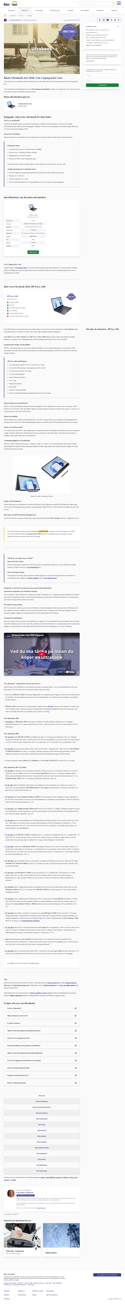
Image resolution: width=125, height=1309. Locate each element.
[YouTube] (107, 20)
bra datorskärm (33, 567)
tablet (14, 1180)
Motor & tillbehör (57, 1283)
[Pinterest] (118, 20)
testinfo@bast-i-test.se (41, 1208)
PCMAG (51, 706)
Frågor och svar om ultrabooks (93, 45)
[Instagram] (103, 20)
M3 (6, 939)
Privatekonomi (7, 1284)
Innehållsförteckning (91, 26)
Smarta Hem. (31, 1284)
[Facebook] (100, 20)
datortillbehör (50, 1177)
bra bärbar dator (21, 268)
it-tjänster (65, 1177)
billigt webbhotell (16, 995)
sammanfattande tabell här (31, 921)
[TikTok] (115, 20)
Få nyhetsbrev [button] (102, 85)
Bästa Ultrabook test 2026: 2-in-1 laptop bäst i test (97, 30)
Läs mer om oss (90, 61)
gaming (58, 1177)
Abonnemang (12, 1283)
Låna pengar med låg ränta (19, 1284)
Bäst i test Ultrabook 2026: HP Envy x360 (96, 37)
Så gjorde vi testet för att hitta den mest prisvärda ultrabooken (100, 40)
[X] (111, 20)
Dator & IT (20, 1283)
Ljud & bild (48, 1283)
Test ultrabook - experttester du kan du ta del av (97, 42)
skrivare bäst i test (53, 983)
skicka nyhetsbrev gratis (38, 993)
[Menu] (119, 3)
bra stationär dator (50, 578)
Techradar (8, 722)
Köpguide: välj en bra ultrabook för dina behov (97, 35)
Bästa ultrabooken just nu (92, 32)
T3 (6, 694)
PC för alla (9, 737)
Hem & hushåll (28, 1283)
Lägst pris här (33, 252)
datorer (43, 1177)
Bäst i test (9, 1276)
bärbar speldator (33, 578)
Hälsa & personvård (39, 1283)
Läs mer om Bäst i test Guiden (11, 1280)
